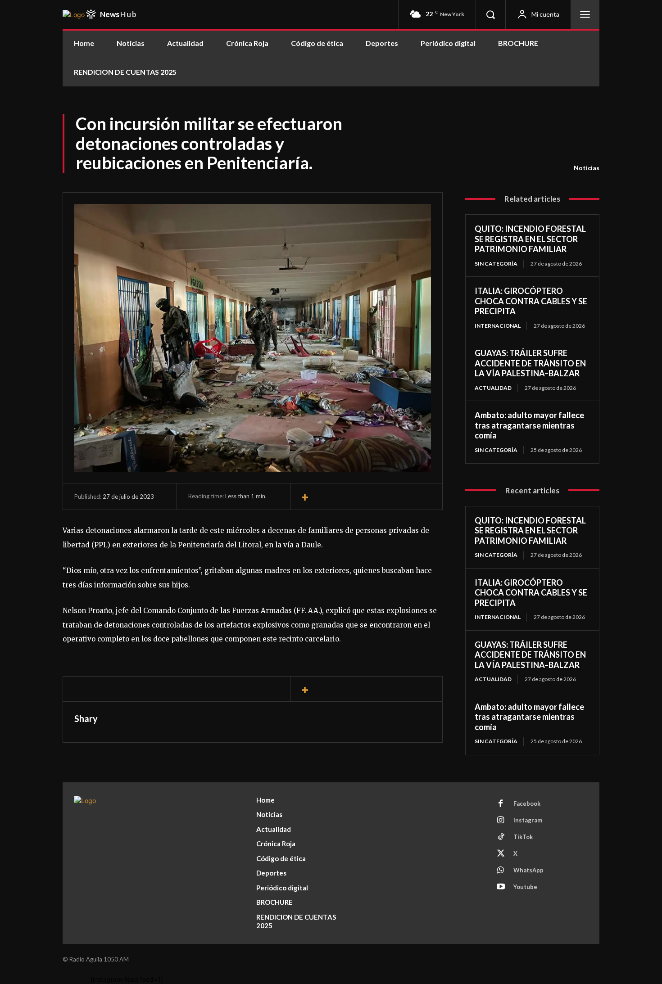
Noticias (586, 168)
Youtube (525, 886)
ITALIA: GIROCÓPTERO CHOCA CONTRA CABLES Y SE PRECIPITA (531, 301)
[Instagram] (501, 820)
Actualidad (493, 387)
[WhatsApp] (501, 870)
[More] (366, 497)
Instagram (527, 820)
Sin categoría (496, 263)
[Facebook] (501, 804)
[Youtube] (501, 887)
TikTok (523, 836)
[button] (490, 14)
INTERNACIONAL (498, 325)
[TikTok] (501, 837)
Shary (86, 718)
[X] (501, 854)
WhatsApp (528, 870)
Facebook (526, 803)
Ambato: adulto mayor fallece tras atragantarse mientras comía (529, 425)
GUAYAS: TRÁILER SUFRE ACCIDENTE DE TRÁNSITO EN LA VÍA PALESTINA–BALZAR (530, 363)
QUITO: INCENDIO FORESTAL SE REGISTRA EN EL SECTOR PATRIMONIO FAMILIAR (530, 239)
